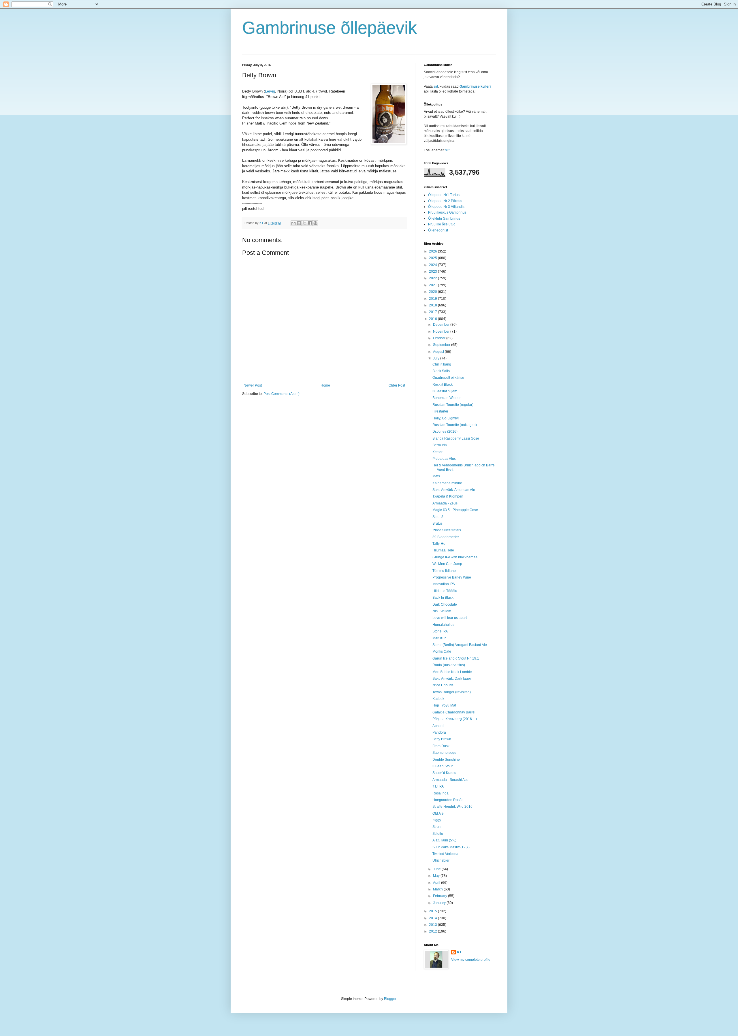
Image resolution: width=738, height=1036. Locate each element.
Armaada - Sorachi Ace (450, 780)
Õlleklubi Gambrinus (444, 218)
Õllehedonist (438, 230)
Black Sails (441, 371)
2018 (433, 305)
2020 (433, 292)
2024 (433, 265)
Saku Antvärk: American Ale (453, 490)
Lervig (270, 91)
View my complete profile (470, 960)
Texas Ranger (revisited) (451, 692)
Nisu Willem (441, 611)
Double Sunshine (446, 760)
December (441, 325)
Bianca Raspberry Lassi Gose (455, 438)
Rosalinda (440, 793)
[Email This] (293, 223)
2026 (433, 251)
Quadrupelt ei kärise (448, 378)
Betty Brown (441, 739)
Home (325, 385)
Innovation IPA (443, 584)
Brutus (437, 523)
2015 (433, 911)
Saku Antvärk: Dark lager (451, 679)
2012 (433, 931)
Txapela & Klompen (447, 496)
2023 (433, 272)
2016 (433, 319)
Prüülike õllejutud (441, 224)
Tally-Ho (438, 544)
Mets (436, 476)
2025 (433, 258)
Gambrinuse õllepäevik (329, 27)
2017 (433, 312)
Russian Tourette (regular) (452, 405)
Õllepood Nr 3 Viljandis (446, 207)
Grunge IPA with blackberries (454, 557)
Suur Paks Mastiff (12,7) (451, 847)
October (439, 338)
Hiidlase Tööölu (444, 591)
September (442, 345)
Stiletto (437, 834)
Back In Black (442, 598)
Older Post (397, 385)
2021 (433, 285)
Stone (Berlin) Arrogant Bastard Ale (459, 645)
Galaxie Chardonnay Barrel (453, 712)
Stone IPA (440, 631)
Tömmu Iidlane (444, 571)
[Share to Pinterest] (315, 223)
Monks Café (441, 651)
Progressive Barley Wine (451, 577)
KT (459, 952)
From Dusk (440, 746)
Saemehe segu (444, 753)
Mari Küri (439, 638)
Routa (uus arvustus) (448, 665)
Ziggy (436, 820)
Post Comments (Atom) (281, 394)
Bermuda (439, 445)
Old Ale (438, 813)
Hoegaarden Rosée (448, 800)
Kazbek (438, 699)
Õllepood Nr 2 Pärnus (445, 201)
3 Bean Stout (442, 766)
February (440, 896)
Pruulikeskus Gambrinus (447, 212)
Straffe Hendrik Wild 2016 (452, 807)
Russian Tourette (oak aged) (454, 425)
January (440, 903)
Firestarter (440, 411)
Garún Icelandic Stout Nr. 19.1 (455, 658)
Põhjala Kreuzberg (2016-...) (454, 719)
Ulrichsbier (440, 860)
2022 (433, 278)
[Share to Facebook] (310, 223)
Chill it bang (441, 364)
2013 (433, 925)
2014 (433, 918)
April (437, 883)
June (437, 869)
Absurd (438, 726)
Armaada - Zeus (445, 503)
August (439, 352)
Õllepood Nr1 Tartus (444, 195)
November (441, 331)
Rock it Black (442, 385)
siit (436, 86)
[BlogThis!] (299, 223)
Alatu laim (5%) (444, 840)
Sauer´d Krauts (444, 773)
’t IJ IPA (438, 786)
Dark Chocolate (444, 604)
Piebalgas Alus (444, 459)
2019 (433, 299)
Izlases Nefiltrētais (446, 530)
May (436, 876)
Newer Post (253, 385)
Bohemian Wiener (446, 398)
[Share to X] (304, 223)
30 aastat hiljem (444, 391)
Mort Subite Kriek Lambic (452, 672)
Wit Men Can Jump (447, 564)
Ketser (437, 452)
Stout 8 (437, 517)
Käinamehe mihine (447, 483)
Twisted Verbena (445, 854)
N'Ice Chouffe (442, 685)
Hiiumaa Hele (443, 550)
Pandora (439, 732)
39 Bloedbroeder (445, 537)
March (438, 889)
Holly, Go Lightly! (445, 418)
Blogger (390, 999)
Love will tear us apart (449, 618)
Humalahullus (443, 625)
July (436, 358)
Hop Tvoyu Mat (444, 705)
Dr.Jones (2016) (445, 432)
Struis (436, 827)
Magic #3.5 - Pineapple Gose (455, 510)
